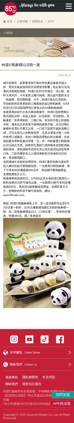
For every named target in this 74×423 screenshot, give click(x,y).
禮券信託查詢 (31, 384)
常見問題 (48, 377)
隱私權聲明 (30, 377)
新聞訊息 (37, 21)
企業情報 (22, 21)
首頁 (9, 21)
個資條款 (11, 377)
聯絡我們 (11, 384)
